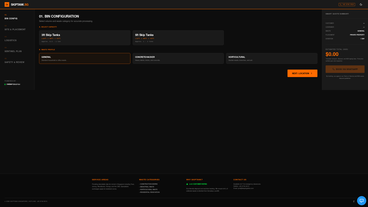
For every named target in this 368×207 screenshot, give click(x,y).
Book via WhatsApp (347, 69)
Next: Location (300, 73)
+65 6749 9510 (348, 4)
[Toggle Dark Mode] (361, 4)
